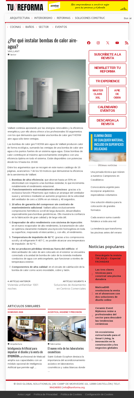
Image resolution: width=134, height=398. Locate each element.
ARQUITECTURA (20, 17)
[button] (120, 18)
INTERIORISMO (43, 17)
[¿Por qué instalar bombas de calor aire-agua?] (47, 90)
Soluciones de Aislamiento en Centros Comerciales (70, 286)
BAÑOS (29, 26)
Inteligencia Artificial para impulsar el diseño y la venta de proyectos (25, 352)
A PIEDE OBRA (117, 94)
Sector (13, 55)
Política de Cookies (71, 394)
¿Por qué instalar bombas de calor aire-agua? (42, 43)
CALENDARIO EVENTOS (107, 108)
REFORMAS (63, 17)
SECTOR (45, 28)
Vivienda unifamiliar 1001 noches (23, 286)
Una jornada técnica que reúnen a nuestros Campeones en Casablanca (108, 176)
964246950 (55, 387)
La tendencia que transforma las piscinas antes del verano (106, 230)
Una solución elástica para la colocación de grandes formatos (106, 206)
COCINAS (15, 26)
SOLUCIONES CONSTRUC (90, 17)
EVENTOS (62, 28)
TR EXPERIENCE (108, 81)
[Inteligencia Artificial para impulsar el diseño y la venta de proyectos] (27, 328)
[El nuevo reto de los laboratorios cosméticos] (67, 328)
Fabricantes (55, 344)
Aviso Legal (24, 394)
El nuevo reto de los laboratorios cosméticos (66, 350)
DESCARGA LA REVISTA (107, 122)
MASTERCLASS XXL (98, 94)
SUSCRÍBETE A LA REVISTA (107, 56)
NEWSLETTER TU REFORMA (107, 69)
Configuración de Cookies (99, 394)
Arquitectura (16, 344)
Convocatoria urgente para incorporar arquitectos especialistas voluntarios (105, 191)
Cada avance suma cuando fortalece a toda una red (105, 219)
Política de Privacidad (45, 394)
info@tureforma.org (74, 387)
